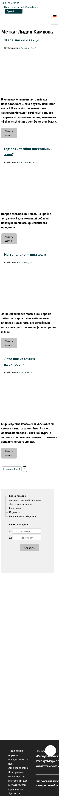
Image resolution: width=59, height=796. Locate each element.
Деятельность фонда (20, 504)
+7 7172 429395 (10, 3)
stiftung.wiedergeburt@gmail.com (19, 7)
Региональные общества (22, 516)
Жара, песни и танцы (21, 40)
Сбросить (29, 547)
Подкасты (14, 512)
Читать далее (11, 134)
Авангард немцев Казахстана (25, 500)
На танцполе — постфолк (25, 254)
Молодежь (15, 508)
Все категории (17, 496)
